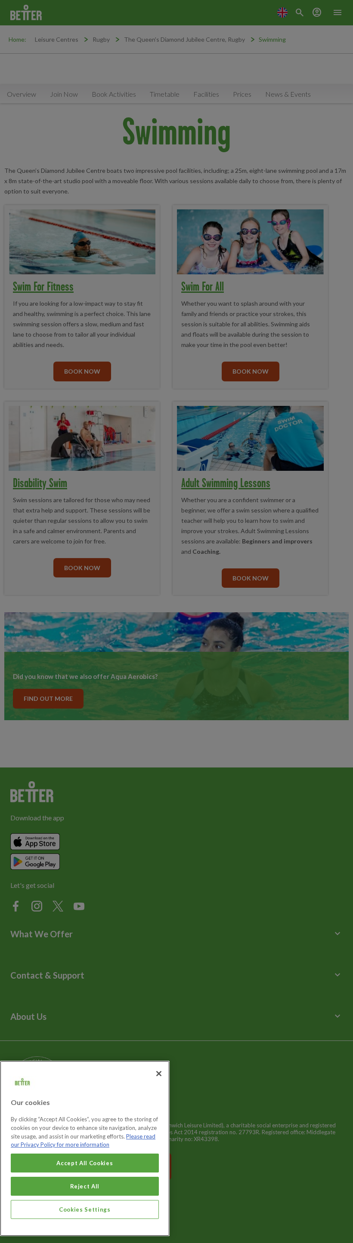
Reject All (85, 1186)
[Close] (158, 1073)
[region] (85, 1148)
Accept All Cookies (84, 1163)
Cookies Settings (85, 1209)
